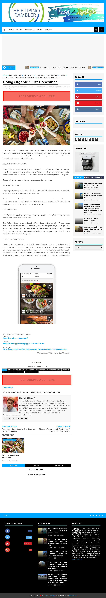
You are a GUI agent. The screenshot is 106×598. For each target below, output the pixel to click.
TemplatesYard (50, 595)
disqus (36, 465)
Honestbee (39, 75)
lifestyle (62, 75)
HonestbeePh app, (42, 86)
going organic (28, 75)
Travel (19, 30)
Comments (99, 177)
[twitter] (96, 515)
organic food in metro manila (13, 77)
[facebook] (91, 515)
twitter (34, 366)
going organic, (22, 86)
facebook (29, 366)
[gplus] (93, 515)
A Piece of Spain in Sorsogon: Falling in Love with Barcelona (57, 554)
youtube (44, 366)
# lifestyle (66, 369)
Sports (48, 30)
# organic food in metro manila (13, 372)
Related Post (8, 435)
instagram (39, 366)
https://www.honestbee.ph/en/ (15, 338)
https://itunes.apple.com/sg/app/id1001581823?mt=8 (23, 344)
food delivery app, (11, 86)
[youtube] (99, 515)
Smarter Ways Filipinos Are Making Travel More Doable (93, 229)
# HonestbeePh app (54, 369)
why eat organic (30, 77)
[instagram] (102, 515)
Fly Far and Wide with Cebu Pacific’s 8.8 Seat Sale (93, 196)
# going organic (28, 369)
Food (39, 30)
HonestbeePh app (51, 75)
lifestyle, (51, 86)
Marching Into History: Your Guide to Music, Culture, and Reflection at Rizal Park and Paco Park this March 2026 (57, 579)
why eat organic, (13, 89)
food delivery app (15, 75)
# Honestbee (40, 369)
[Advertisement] (53, 49)
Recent (78, 177)
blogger (13, 465)
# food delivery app (14, 369)
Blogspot (73, 595)
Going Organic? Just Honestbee (10, 456)
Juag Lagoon (22, 67)
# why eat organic (32, 372)
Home (11, 30)
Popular (88, 177)
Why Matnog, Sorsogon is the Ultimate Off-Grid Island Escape (50, 67)
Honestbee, (32, 86)
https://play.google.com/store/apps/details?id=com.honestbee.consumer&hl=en (34, 349)
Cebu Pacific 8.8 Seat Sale (88, 67)
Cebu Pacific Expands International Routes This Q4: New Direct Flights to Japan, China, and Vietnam (93, 208)
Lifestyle (30, 30)
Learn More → (77, 559)
